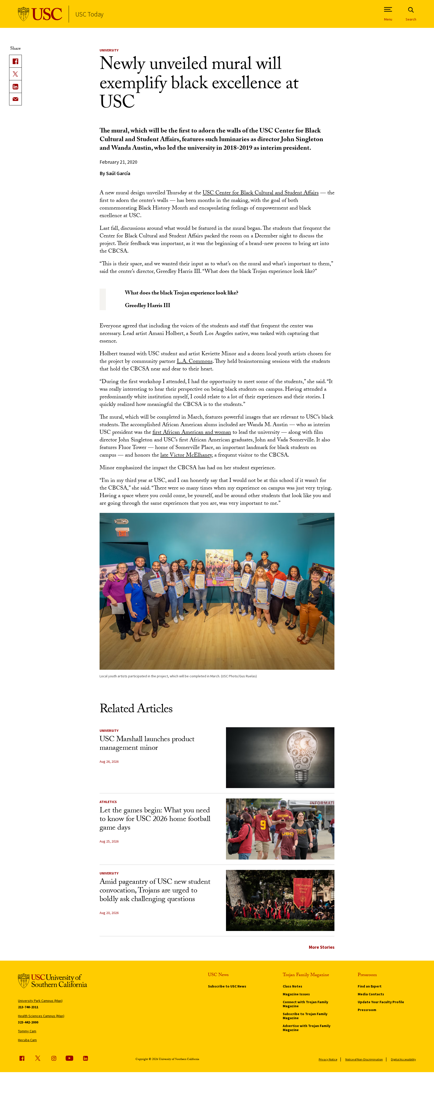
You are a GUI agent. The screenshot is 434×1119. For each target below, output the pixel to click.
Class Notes (292, 986)
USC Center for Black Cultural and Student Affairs (261, 193)
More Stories (321, 947)
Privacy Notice (328, 1059)
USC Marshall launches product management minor (147, 744)
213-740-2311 (28, 1007)
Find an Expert (370, 986)
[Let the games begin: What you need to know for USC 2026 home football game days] (280, 829)
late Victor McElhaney (186, 455)
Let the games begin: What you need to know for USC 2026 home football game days (155, 820)
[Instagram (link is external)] (54, 1058)
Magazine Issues (296, 994)
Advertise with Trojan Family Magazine (306, 1027)
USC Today (89, 14)
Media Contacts (371, 994)
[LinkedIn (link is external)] (15, 86)
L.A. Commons (195, 362)
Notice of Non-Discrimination (364, 1059)
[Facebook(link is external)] (15, 61)
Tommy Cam (27, 1031)
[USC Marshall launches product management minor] (280, 757)
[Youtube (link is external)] (69, 1058)
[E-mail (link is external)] (15, 99)
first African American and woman (192, 433)
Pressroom (367, 1010)
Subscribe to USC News (227, 986)
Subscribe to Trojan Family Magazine (305, 1016)
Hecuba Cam (27, 1040)
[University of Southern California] (40, 14)
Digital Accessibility (403, 1059)
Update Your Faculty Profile (381, 1002)
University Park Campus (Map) (40, 1000)
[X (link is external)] (15, 73)
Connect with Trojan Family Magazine (305, 1004)
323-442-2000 (28, 1022)
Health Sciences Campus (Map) (41, 1016)
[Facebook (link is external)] (22, 1058)
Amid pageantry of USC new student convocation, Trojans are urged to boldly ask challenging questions (155, 891)
